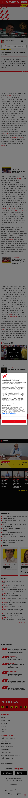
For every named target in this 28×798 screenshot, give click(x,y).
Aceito (14, 421)
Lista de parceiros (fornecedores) (9, 413)
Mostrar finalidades (14, 418)
